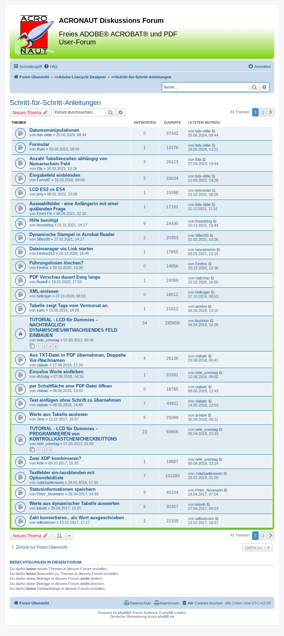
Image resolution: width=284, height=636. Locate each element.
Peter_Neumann (50, 494)
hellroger (44, 296)
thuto (41, 149)
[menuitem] (50, 66)
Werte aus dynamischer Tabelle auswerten (74, 503)
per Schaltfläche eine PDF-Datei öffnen (70, 386)
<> (80, 77)
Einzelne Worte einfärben (56, 371)
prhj (40, 194)
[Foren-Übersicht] (35, 34)
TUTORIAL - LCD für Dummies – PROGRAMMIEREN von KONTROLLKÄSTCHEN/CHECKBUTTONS (73, 434)
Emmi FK (44, 213)
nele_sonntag (48, 340)
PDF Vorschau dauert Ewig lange (64, 277)
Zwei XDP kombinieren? (55, 458)
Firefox (42, 267)
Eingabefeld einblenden (54, 175)
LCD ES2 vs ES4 (47, 189)
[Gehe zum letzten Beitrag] (214, 131)
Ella (40, 168)
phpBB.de (166, 616)
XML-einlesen (44, 291)
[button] (270, 112)
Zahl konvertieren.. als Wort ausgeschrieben (76, 517)
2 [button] (263, 112)
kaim (41, 310)
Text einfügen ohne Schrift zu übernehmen (75, 400)
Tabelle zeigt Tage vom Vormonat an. (69, 305)
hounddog (45, 225)
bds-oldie (44, 135)
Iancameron (205, 249)
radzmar (202, 278)
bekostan (203, 190)
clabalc (42, 365)
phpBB (123, 613)
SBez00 (43, 239)
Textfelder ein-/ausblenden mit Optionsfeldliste (61, 475)
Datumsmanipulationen (54, 130)
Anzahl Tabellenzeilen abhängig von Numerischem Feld (68, 161)
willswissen (46, 522)
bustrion (202, 321)
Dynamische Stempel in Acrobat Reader (72, 234)
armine (201, 306)
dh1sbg (43, 376)
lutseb (42, 508)
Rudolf (42, 282)
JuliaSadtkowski (50, 482)
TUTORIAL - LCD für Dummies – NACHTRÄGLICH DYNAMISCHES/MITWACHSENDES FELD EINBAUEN (73, 327)
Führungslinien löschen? (56, 262)
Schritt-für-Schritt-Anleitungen (55, 102)
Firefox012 (46, 253)
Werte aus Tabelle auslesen (58, 414)
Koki (40, 463)
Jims (41, 419)
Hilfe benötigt (43, 220)
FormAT (43, 180)
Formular (39, 144)
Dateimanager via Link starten (61, 248)
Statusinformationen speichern (62, 489)
